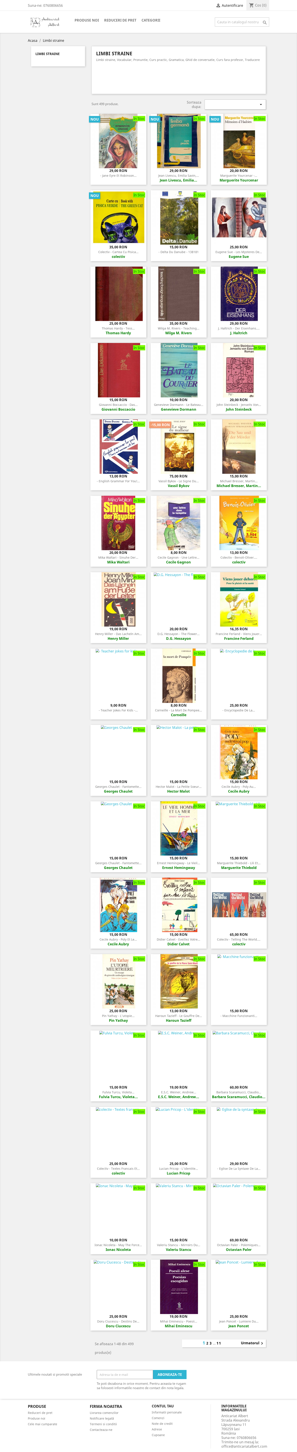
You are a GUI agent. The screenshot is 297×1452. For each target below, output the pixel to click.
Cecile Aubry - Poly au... (239, 786)
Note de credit (162, 1424)
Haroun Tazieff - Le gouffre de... (178, 1015)
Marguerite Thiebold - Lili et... (238, 863)
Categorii (151, 20)
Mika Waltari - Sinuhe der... (118, 557)
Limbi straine (47, 54)
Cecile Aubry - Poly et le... (118, 939)
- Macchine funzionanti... (238, 1015)
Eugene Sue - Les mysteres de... (238, 252)
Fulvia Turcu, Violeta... (118, 1092)
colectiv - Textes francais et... (118, 1168)
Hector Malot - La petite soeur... (179, 786)
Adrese (157, 1429)
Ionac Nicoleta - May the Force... (118, 1245)
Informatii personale (167, 1412)
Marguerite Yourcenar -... (238, 175)
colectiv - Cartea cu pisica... (118, 252)
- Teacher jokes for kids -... (118, 710)
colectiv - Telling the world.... (238, 939)
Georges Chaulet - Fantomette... (118, 786)
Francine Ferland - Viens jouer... (239, 633)
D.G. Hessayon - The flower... (178, 633)
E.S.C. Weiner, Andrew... (178, 1092)
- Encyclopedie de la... (238, 710)
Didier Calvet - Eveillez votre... (178, 939)
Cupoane (158, 1435)
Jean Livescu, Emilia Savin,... (178, 175)
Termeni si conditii (103, 1424)
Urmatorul (253, 1343)
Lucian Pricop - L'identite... (178, 1168)
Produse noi (87, 20)
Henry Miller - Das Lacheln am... (118, 633)
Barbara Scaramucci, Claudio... (238, 1092)
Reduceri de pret (120, 20)
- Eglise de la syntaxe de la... (238, 1168)
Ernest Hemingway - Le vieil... (178, 863)
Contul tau (163, 1406)
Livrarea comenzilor (104, 1413)
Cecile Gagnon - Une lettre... (178, 557)
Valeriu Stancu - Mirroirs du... (178, 1245)
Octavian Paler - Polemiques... (238, 1245)
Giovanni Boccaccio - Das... (118, 404)
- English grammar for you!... (118, 481)
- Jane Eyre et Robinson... (118, 175)
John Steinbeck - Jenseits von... (239, 404)
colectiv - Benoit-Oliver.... (238, 557)
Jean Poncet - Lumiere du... (239, 1321)
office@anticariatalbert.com (244, 1446)
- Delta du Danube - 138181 (179, 252)
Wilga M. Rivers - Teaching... (178, 328)
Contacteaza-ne (101, 1430)
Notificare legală (102, 1418)
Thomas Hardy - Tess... (118, 328)
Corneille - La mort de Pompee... (178, 710)
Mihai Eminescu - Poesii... (178, 1321)
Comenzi (158, 1418)
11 (219, 1343)
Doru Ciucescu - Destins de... (118, 1321)
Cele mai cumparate (42, 1424)
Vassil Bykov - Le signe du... (179, 481)
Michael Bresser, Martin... (239, 481)
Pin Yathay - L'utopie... (118, 1015)
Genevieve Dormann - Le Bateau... (178, 404)
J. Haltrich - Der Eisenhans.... (239, 328)
